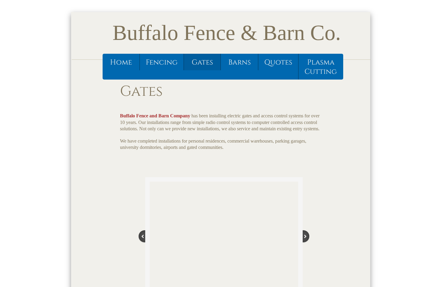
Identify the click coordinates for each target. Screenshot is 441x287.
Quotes (278, 62)
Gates (202, 62)
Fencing (162, 62)
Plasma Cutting (320, 67)
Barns (239, 62)
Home (121, 62)
